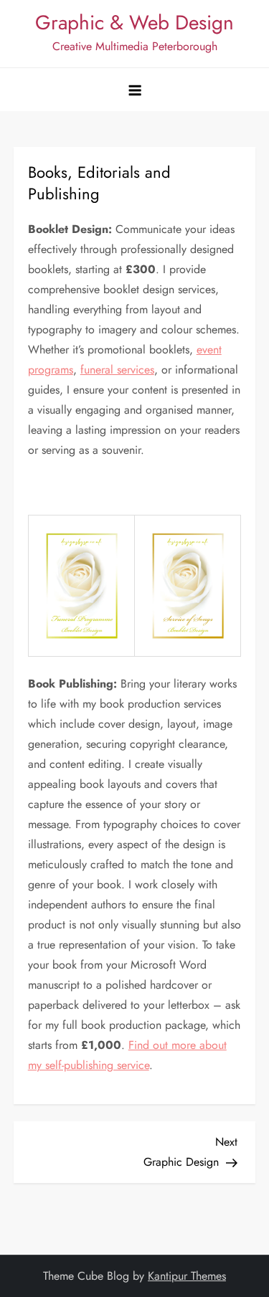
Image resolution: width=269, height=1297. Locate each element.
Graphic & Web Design (134, 22)
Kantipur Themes (187, 1276)
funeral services (117, 369)
